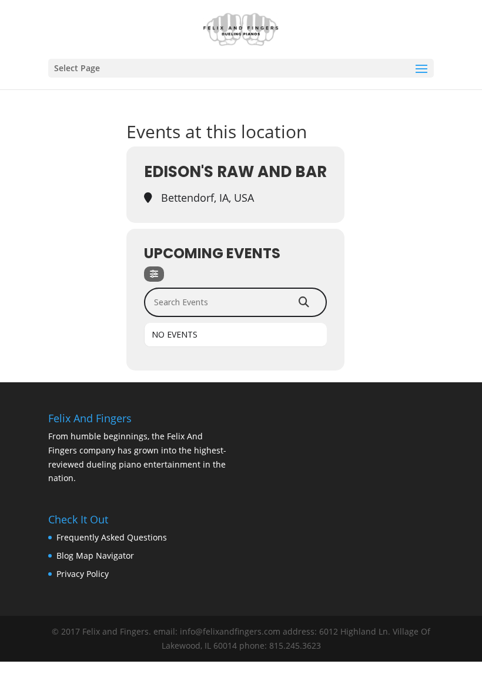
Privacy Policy (82, 573)
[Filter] (154, 274)
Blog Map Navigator (95, 555)
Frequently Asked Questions (111, 537)
